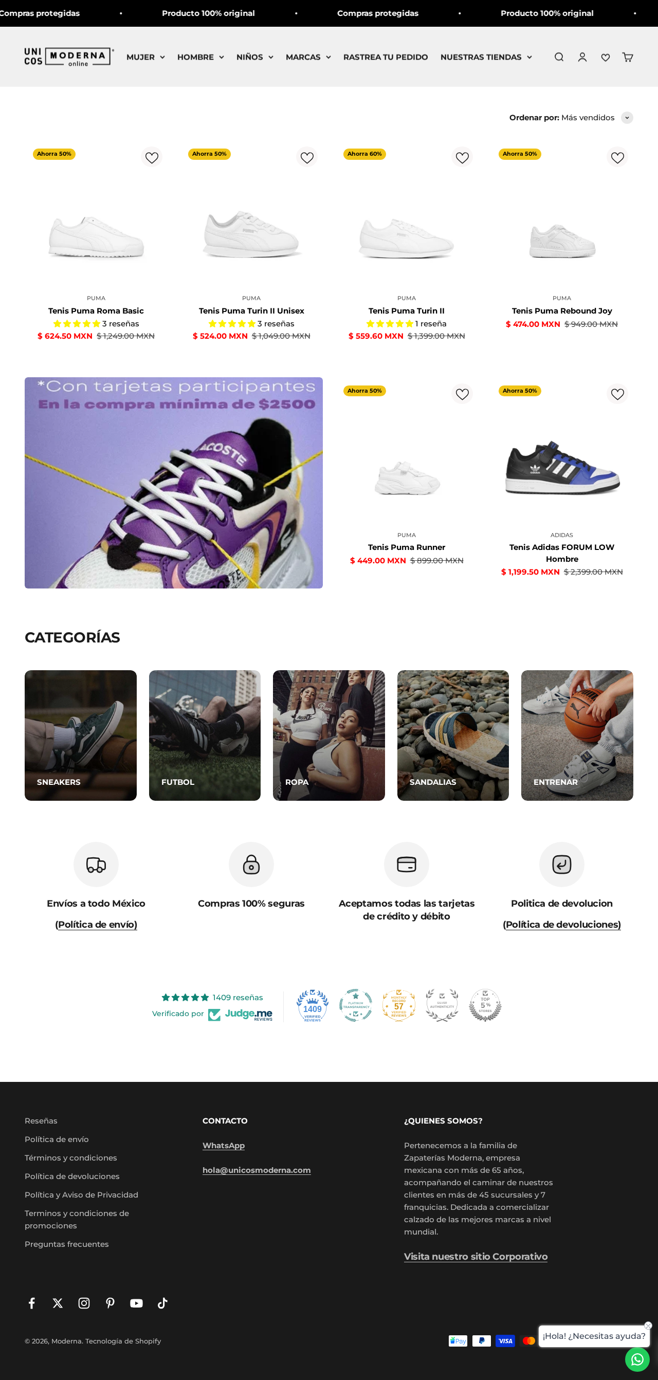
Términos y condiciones (71, 1158)
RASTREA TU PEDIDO (385, 57)
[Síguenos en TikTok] (163, 1303)
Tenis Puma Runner (406, 547)
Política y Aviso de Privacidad (81, 1195)
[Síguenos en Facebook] (32, 1303)
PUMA (96, 298)
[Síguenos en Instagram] (84, 1303)
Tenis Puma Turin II (407, 311)
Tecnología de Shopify (123, 1341)
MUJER (140, 57)
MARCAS (303, 57)
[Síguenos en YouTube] (136, 1303)
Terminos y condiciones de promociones (77, 1219)
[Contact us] (637, 1359)
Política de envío (57, 1139)
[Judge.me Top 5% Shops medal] (485, 1005)
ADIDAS (562, 535)
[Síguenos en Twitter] (58, 1303)
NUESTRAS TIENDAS (481, 57)
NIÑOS (249, 57)
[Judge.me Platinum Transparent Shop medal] (355, 1005)
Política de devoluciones (72, 1176)
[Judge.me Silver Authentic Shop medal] (442, 1005)
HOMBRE (195, 57)
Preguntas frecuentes (67, 1244)
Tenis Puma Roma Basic (96, 311)
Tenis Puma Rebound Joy (562, 311)
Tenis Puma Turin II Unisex (251, 311)
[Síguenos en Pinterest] (110, 1303)
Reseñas (41, 1121)
